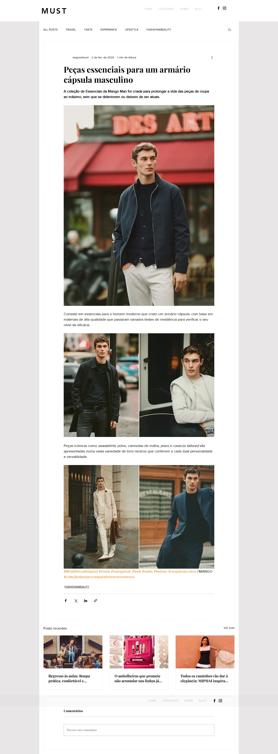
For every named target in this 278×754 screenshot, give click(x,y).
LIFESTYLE (131, 29)
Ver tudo (229, 627)
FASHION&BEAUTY (159, 29)
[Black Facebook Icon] (218, 8)
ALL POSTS (50, 29)
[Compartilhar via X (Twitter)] (76, 601)
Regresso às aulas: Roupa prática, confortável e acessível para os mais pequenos (69, 678)
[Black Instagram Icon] (224, 8)
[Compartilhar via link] (95, 601)
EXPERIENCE (109, 29)
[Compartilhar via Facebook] (66, 601)
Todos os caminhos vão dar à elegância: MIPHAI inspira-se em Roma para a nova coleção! (204, 678)
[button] (166, 9)
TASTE (88, 29)
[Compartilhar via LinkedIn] (86, 601)
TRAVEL (71, 29)
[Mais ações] (211, 57)
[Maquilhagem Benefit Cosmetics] (139, 651)
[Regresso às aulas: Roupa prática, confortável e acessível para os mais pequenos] (73, 651)
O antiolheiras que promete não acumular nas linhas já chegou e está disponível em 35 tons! (138, 678)
